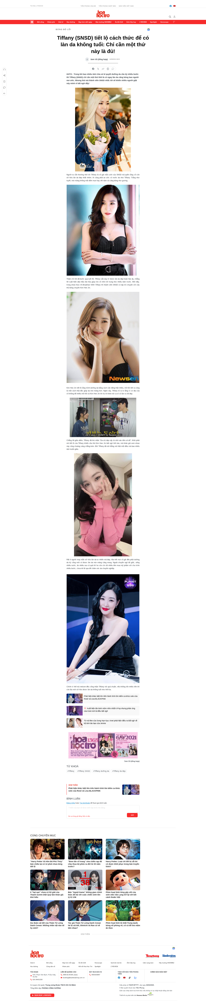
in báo (108, 69)
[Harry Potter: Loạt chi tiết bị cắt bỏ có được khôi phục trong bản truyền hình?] (123, 849)
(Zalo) (75, 975)
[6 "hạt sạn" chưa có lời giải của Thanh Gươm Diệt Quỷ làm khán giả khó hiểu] (47, 880)
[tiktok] (130, 977)
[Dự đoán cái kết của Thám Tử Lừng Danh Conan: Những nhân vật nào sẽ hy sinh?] (47, 910)
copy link (103, 69)
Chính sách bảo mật (158, 972)
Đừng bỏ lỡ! (63, 29)
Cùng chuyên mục (43, 835)
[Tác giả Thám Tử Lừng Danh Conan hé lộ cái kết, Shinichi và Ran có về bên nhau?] (85, 910)
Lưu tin (4, 81)
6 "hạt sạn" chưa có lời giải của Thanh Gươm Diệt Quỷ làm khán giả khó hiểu (46, 894)
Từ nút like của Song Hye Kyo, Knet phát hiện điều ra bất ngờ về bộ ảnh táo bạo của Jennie (110, 722)
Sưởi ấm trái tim (116, 963)
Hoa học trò (37, 954)
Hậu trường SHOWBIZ (103, 22)
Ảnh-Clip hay (131, 22)
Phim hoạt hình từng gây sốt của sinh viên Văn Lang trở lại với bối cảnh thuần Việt (121, 894)
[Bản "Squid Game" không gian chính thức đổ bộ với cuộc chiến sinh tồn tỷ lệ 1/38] (85, 880)
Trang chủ (32, 22)
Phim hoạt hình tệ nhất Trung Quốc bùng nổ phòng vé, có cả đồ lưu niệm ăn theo (123, 925)
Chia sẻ (4, 75)
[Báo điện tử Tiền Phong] (152, 956)
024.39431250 (37, 979)
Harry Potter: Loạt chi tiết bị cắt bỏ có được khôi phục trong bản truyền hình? (122, 864)
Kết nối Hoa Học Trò (85, 966)
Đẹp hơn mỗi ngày (85, 22)
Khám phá (51, 22)
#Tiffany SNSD (83, 771)
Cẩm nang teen (148, 963)
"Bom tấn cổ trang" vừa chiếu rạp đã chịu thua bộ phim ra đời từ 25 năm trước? (85, 864)
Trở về (4, 93)
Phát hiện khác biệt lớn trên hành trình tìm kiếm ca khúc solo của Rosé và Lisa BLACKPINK (110, 697)
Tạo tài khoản (85, 803)
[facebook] (170, 6)
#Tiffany (70, 771)
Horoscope (164, 22)
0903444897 (96, 975)
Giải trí (60, 22)
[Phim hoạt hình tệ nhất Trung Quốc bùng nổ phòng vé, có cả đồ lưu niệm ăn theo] (123, 910)
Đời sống (40, 22)
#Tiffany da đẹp (119, 771)
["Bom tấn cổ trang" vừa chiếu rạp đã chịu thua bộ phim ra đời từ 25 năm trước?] (85, 849)
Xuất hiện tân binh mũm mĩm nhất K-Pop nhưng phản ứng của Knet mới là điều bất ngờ (109, 709)
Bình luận (4, 87)
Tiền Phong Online (88, 6)
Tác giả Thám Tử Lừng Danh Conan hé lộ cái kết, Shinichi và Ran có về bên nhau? (84, 925)
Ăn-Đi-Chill (119, 22)
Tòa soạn (34, 972)
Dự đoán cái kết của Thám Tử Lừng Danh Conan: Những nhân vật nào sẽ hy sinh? (47, 925)
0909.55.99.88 (68, 975)
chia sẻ (93, 69)
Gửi (132, 815)
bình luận (113, 69)
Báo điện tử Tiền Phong (103, 14)
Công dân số (50, 966)
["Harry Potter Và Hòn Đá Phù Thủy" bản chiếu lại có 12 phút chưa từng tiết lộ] (47, 849)
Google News (148, 29)
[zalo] (136, 978)
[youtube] (174, 6)
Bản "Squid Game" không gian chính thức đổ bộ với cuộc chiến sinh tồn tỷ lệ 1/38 (85, 894)
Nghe (4, 69)
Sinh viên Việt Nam (126, 6)
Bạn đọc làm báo (43, 995)
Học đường (71, 22)
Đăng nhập (71, 803)
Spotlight (153, 22)
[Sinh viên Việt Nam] (169, 956)
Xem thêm (174, 22)
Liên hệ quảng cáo (68, 972)
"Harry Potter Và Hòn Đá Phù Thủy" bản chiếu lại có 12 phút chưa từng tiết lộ (46, 864)
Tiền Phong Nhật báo (107, 6)
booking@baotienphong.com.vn (74, 977)
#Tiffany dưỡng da (101, 771)
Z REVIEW (143, 22)
